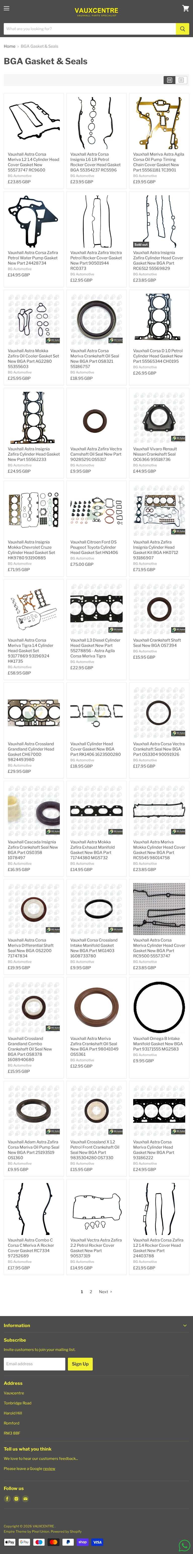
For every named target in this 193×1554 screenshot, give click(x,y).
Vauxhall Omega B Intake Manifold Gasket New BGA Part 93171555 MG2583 (158, 1043)
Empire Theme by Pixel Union (26, 1531)
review (49, 1468)
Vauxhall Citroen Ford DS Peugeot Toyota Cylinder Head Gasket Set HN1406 (94, 547)
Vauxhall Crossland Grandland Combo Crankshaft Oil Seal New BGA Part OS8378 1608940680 (30, 1049)
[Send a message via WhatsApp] (184, 1545)
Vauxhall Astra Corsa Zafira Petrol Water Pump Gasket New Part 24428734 (33, 258)
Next (104, 1291)
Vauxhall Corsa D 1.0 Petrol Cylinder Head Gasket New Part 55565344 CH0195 (158, 356)
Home (9, 46)
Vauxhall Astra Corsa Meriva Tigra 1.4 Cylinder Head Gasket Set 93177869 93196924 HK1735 (30, 651)
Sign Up (80, 1363)
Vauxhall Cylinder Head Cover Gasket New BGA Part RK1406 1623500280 (95, 749)
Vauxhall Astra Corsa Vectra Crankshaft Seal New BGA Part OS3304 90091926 (159, 749)
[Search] (182, 29)
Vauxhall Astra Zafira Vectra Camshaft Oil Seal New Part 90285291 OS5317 (96, 454)
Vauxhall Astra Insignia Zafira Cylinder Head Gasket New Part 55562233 (34, 454)
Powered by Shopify (66, 1531)
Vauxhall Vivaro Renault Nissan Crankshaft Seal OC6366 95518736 (155, 454)
